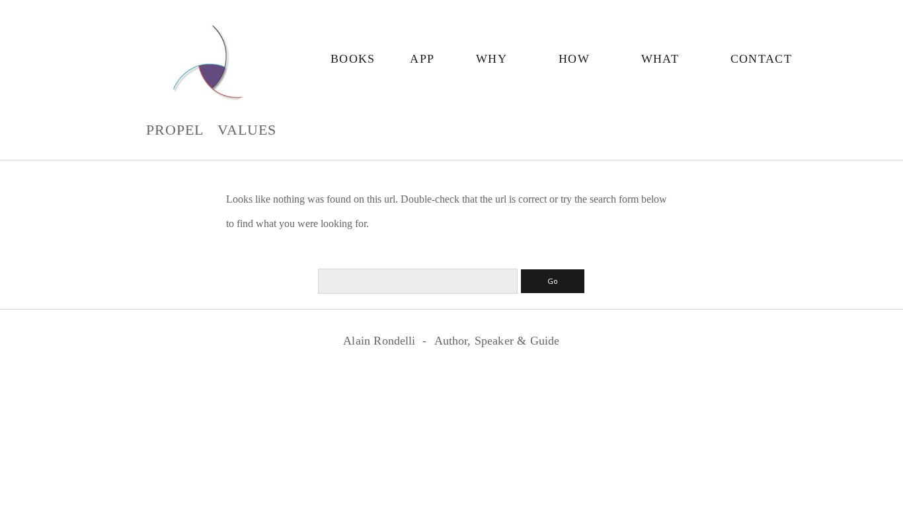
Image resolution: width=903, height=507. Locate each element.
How (574, 58)
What (660, 58)
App (422, 58)
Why (491, 58)
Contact (761, 58)
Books (353, 58)
